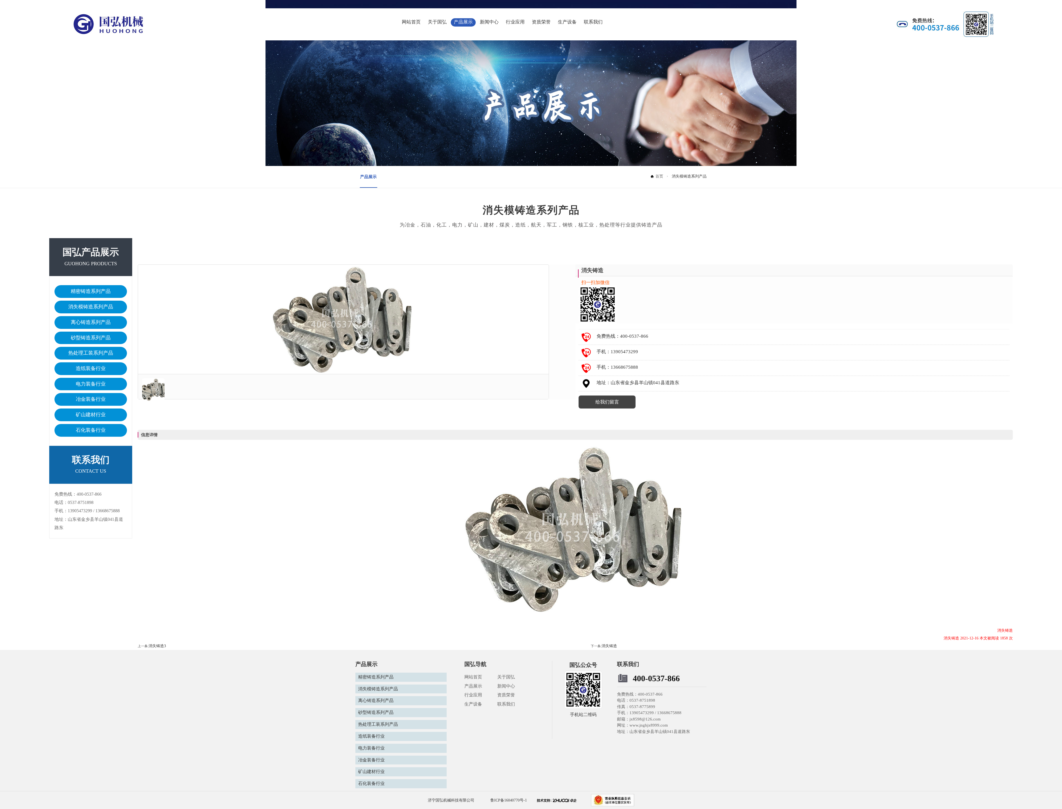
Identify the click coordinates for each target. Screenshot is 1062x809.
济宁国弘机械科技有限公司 (451, 800)
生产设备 (567, 22)
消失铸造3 (157, 646)
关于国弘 (437, 22)
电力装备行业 (91, 384)
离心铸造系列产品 (91, 322)
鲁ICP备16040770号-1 (508, 800)
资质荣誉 (541, 22)
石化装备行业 (91, 430)
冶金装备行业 (91, 399)
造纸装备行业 (91, 368)
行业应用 (515, 22)
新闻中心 (489, 22)
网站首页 (411, 22)
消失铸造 (609, 646)
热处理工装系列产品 (90, 353)
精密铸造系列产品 (91, 291)
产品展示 (463, 22)
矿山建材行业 (91, 414)
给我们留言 (607, 402)
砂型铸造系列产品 (91, 337)
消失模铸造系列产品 (90, 306)
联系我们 (593, 22)
